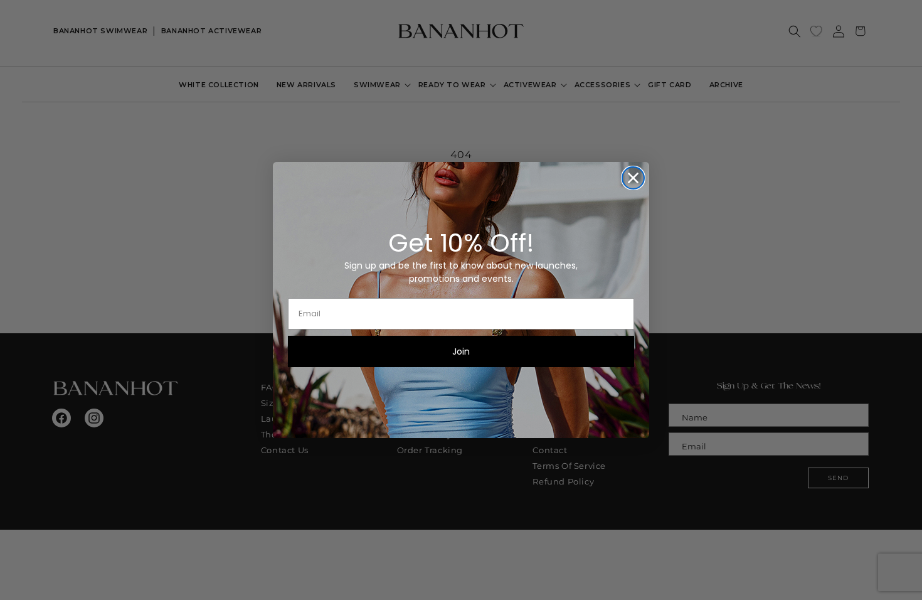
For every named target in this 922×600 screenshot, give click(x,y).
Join (461, 351)
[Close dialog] (633, 178)
